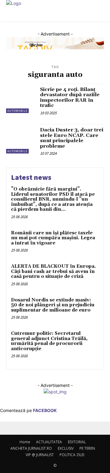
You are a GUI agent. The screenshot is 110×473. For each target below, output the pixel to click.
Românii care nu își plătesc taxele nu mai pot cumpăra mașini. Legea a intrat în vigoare (53, 238)
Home (25, 442)
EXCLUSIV (66, 448)
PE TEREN (87, 448)
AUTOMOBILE (17, 111)
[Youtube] (12, 431)
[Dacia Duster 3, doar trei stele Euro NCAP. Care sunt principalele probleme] (20, 138)
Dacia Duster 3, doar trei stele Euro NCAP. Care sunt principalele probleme (71, 138)
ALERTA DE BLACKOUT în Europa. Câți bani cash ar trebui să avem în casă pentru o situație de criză (53, 271)
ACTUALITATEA (49, 442)
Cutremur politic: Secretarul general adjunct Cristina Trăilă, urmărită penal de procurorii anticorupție (49, 341)
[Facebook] (8, 431)
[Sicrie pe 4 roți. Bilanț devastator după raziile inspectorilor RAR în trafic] (20, 98)
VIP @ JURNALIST (40, 454)
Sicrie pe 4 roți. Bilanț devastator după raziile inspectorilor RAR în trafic (70, 97)
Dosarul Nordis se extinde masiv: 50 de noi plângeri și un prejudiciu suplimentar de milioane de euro (52, 305)
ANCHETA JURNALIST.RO (31, 448)
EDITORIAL (77, 442)
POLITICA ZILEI (72, 454)
